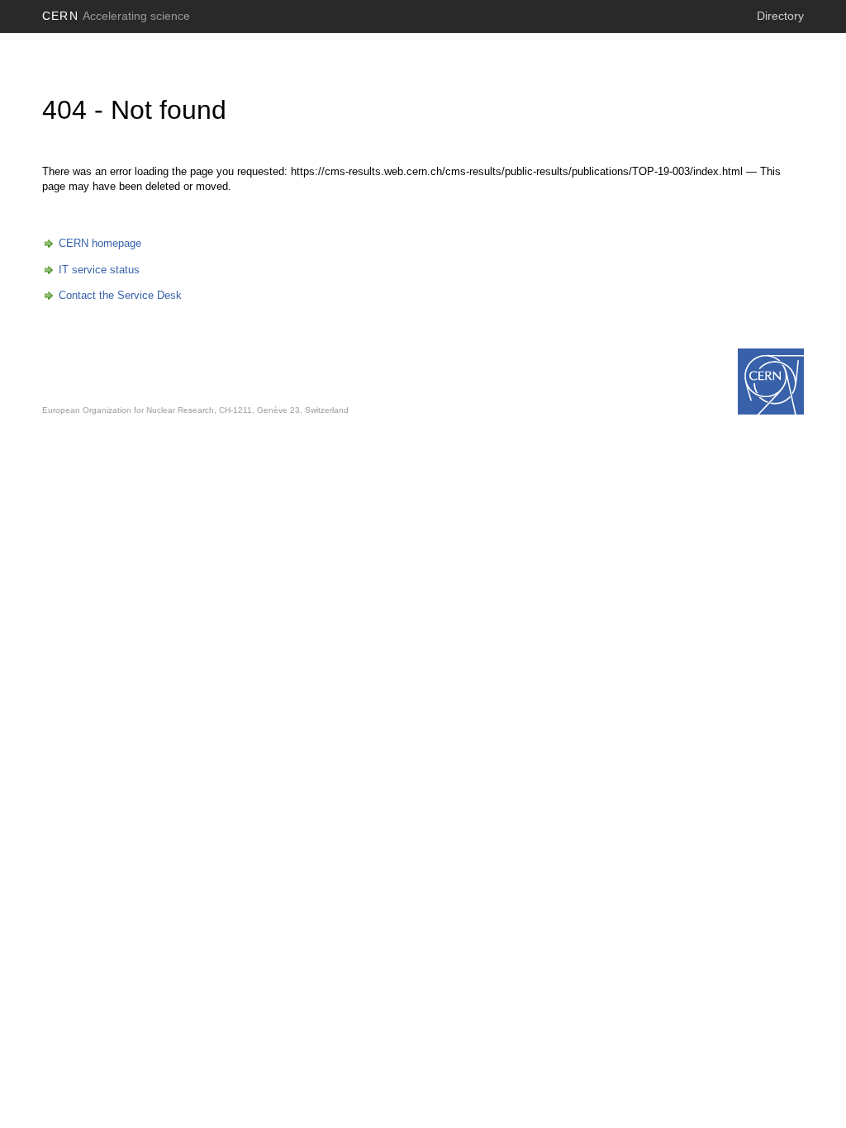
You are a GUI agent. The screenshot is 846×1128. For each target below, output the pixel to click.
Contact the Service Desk (120, 295)
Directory (780, 15)
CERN (116, 15)
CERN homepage (100, 243)
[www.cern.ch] (771, 381)
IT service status (99, 269)
